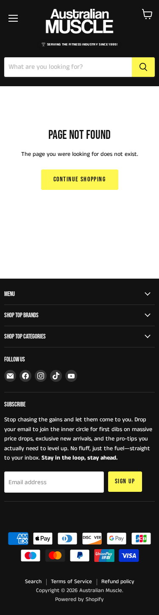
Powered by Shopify (79, 599)
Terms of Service (71, 582)
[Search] (143, 67)
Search (33, 582)
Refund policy (117, 582)
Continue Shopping (79, 179)
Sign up (125, 481)
